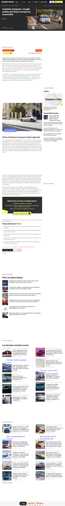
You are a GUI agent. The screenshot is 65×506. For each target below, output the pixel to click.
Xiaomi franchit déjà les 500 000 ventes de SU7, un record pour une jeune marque (21, 476)
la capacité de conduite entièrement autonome (17, 149)
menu (16, 1)
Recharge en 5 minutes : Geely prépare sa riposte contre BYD (20, 398)
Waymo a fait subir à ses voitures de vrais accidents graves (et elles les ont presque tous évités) (25, 294)
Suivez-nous (38, 50)
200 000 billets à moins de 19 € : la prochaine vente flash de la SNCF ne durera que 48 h (21, 368)
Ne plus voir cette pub (7, 47)
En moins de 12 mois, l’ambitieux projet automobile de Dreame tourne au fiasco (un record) (53, 386)
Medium (15, 247)
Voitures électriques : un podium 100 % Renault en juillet (52, 134)
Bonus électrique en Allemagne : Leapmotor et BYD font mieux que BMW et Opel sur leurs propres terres (53, 455)
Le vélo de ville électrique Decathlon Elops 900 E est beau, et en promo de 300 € (54, 475)
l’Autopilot (13, 74)
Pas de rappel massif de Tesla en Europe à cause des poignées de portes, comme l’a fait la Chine (20, 352)
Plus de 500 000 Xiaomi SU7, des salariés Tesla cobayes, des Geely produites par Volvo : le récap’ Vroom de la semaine (56, 118)
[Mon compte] (51, 2)
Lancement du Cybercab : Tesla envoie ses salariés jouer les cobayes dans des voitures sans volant (21, 444)
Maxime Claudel (9, 28)
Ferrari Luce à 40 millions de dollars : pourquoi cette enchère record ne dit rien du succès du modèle (20, 465)
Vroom (45, 5)
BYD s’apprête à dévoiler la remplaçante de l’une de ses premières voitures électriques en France (21, 389)
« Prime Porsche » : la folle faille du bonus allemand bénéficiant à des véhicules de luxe (54, 465)
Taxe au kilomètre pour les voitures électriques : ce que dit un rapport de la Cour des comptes (53, 129)
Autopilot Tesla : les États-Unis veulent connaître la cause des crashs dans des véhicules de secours (24, 300)
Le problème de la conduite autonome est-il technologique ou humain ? (22, 307)
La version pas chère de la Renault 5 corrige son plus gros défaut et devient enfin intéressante (54, 352)
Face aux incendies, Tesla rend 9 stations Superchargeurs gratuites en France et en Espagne (53, 139)
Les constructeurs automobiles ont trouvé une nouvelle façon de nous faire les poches (53, 124)
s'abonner (59, 2)
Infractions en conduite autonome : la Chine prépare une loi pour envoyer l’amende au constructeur (53, 397)
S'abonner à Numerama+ (21, 213)
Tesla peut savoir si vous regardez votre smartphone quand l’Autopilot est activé (25, 313)
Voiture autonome (58, 5)
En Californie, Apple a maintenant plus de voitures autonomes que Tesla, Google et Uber (24, 288)
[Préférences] (53, 2)
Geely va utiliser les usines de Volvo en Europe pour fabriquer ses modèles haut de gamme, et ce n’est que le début (21, 429)
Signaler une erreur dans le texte (26, 247)
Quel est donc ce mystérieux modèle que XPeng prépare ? (20, 377)
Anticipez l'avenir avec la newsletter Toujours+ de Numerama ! (50, 108)
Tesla (18, 223)
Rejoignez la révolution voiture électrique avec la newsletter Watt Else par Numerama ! (24, 281)
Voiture (50, 5)
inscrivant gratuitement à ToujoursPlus (25, 220)
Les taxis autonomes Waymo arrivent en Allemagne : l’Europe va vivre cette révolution (53, 376)
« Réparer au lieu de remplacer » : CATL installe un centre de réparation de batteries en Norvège (21, 455)
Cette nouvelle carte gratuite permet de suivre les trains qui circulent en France (54, 363)
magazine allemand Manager (26, 65)
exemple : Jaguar (32, 175)
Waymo (5, 253)
